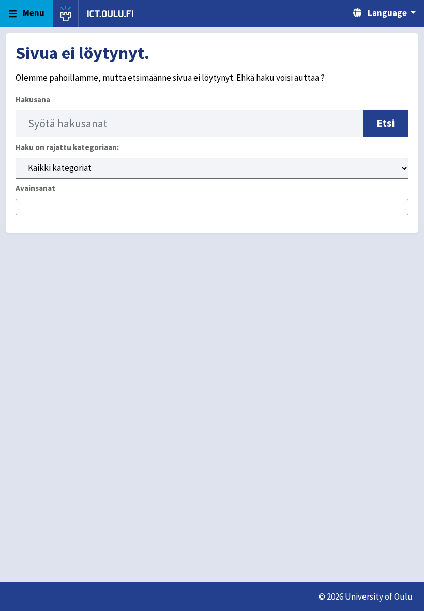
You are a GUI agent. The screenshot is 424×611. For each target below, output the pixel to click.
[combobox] (212, 207)
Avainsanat (35, 188)
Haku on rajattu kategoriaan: (67, 147)
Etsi (385, 123)
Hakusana (33, 100)
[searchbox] (22, 207)
